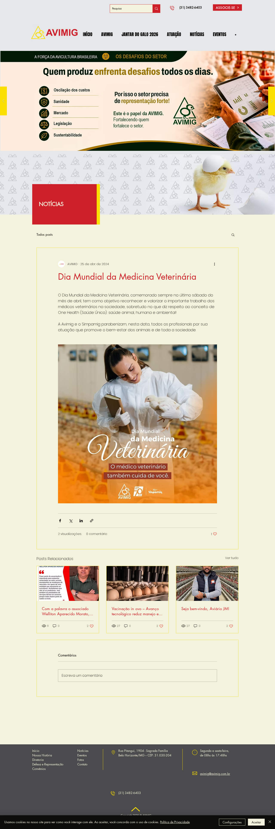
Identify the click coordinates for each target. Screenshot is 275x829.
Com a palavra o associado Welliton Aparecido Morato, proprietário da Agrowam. (65, 611)
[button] (107, 34)
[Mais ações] (214, 264)
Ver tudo (231, 558)
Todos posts (45, 235)
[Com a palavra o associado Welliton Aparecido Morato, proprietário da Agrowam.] (68, 583)
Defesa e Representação (47, 764)
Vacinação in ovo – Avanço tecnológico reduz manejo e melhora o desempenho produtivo (135, 611)
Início (35, 751)
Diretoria (38, 760)
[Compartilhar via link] (92, 521)
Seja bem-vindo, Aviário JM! (205, 608)
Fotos (80, 760)
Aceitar (256, 822)
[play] (264, 49)
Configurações (232, 822)
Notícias (83, 751)
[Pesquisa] (156, 9)
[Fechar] (269, 822)
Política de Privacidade (175, 822)
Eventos (82, 755)
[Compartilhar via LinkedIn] (81, 521)
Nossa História (42, 755)
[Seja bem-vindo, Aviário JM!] (207, 583)
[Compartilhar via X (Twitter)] (71, 521)
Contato (82, 764)
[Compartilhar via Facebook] (60, 521)
